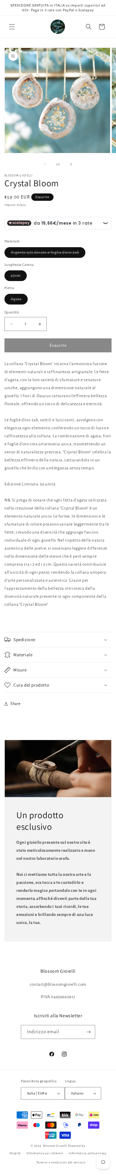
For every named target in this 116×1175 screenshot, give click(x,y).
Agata (19, 301)
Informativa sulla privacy (87, 1153)
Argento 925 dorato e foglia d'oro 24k (48, 254)
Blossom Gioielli (55, 1145)
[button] (11, 26)
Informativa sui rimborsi (44, 1153)
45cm (19, 277)
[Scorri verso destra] (71, 164)
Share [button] (15, 704)
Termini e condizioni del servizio (60, 1162)
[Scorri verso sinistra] (44, 164)
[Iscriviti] (88, 1032)
